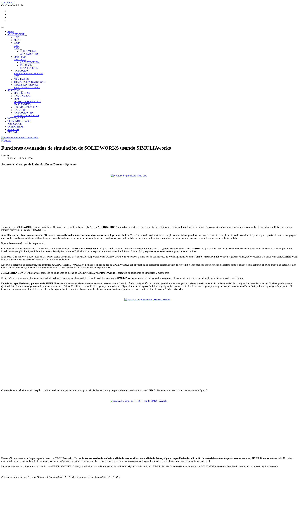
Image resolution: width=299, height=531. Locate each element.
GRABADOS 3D (29, 54)
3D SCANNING (22, 104)
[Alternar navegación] (2, 27)
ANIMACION (21, 70)
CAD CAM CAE (22, 96)
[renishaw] (19, 137)
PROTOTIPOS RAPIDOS (27, 101)
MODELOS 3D (22, 93)
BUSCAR (12, 132)
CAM (16, 48)
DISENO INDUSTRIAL (26, 107)
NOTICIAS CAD (16, 118)
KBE (16, 76)
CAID (17, 42)
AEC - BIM (20, 59)
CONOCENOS (15, 126)
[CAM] (20, 49)
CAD (16, 37)
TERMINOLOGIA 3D (19, 121)
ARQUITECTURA (30, 62)
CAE (16, 45)
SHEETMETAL (28, 51)
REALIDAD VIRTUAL (26, 84)
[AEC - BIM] (27, 60)
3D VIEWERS (21, 79)
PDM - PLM (20, 56)
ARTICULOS (14, 124)
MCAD (17, 40)
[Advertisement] (94, 508)
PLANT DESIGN (29, 68)
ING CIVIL (26, 65)
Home (10, 31)
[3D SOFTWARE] (26, 35)
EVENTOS (13, 129)
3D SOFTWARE (16, 34)
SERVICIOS (13, 90)
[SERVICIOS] (21, 91)
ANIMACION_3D (23, 112)
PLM (16, 98)
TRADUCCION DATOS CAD (29, 82)
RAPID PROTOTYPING (27, 87)
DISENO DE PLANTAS (26, 115)
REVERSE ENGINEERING (28, 73)
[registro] (6, 140)
